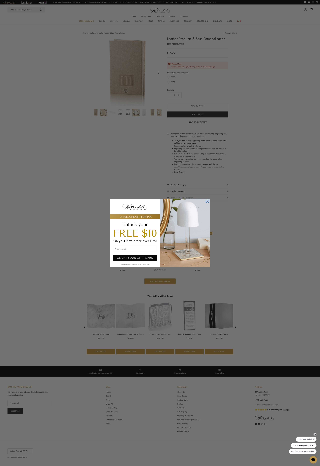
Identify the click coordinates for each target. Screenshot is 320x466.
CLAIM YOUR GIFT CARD (135, 257)
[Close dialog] (207, 201)
